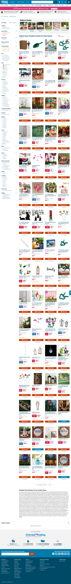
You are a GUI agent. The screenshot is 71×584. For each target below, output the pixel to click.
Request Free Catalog (5, 565)
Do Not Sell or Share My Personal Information (47, 567)
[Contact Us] (62, 2)
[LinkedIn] (56, 554)
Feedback (70, 293)
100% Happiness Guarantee (30, 568)
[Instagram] (68, 554)
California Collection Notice (44, 564)
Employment (28, 564)
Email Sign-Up (3, 570)
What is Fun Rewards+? (5, 572)
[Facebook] (53, 554)
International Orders (17, 571)
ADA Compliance (17, 575)
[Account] (65, 2)
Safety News (42, 565)
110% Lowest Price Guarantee (31, 567)
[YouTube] (65, 554)
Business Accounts (4, 564)
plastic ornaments (51, 505)
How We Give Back (29, 562)
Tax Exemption (16, 574)
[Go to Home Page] (1, 16)
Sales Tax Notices (17, 572)
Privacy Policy (42, 561)
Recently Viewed (5, 523)
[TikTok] (62, 554)
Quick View (25, 65)
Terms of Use (42, 562)
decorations (39, 499)
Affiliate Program (29, 565)
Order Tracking (16, 564)
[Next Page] (52, 485)
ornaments (58, 499)
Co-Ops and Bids (4, 562)
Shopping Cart (16, 570)
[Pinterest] (59, 554)
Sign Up (31, 554)
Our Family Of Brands (29, 570)
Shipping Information (18, 568)
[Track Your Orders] (59, 2)
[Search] (55, 2)
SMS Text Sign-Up (4, 571)
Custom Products (62, 561)
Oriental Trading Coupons (5, 568)
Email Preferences (17, 577)
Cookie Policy (42, 570)
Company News (28, 571)
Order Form (16, 565)
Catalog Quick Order (4, 561)
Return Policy (16, 567)
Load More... (4, 76)
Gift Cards (3, 567)
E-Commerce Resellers (43, 568)
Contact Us (16, 561)
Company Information (29, 561)
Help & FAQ (16, 562)
